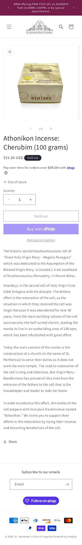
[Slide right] (51, 129)
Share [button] (13, 442)
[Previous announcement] (8, 8)
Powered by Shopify (65, 536)
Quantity (9, 191)
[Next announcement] (74, 8)
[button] (9, 27)
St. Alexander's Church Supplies (34, 536)
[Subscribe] (67, 484)
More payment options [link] (41, 240)
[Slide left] (31, 129)
